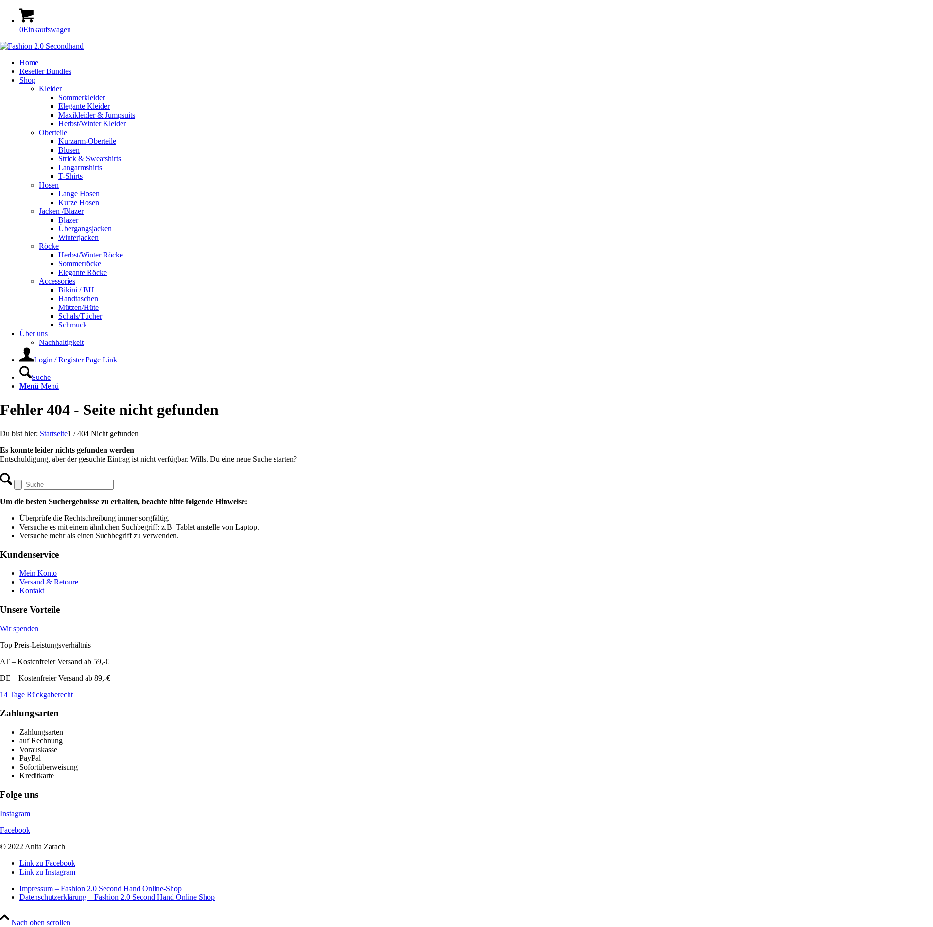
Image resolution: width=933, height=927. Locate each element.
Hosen (49, 185)
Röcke (49, 246)
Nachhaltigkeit (61, 342)
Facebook (15, 830)
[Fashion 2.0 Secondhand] (42, 46)
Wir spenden (19, 628)
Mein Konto (38, 573)
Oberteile (53, 132)
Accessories (57, 281)
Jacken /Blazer (61, 211)
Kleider (50, 89)
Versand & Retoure (48, 582)
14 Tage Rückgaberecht (36, 694)
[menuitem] (476, 62)
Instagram (15, 813)
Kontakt (31, 590)
